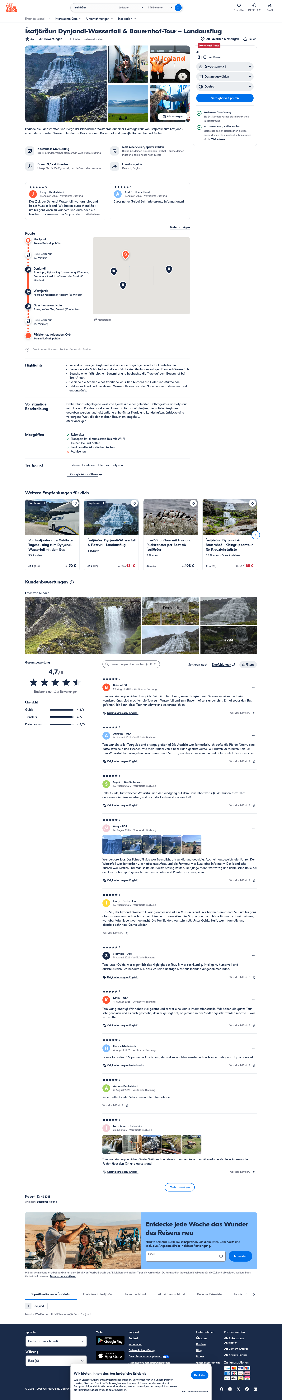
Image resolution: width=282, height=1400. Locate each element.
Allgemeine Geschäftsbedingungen (149, 1362)
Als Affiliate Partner (235, 1355)
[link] (52, 535)
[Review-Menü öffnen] (253, 687)
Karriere (201, 1344)
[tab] (51, 1294)
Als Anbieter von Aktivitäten (234, 1340)
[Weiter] (255, 535)
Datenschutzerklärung (142, 1350)
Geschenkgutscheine (208, 1362)
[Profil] (270, 5)
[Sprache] (254, 5)
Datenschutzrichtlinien (63, 1276)
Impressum (135, 1344)
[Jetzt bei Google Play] (110, 1341)
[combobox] (223, 664)
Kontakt (133, 1338)
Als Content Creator (236, 1348)
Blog (199, 1350)
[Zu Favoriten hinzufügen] (75, 503)
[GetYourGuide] (11, 8)
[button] (43, 39)
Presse (200, 1356)
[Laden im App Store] (110, 1356)
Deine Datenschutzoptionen (145, 1356)
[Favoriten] (239, 5)
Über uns (201, 1338)
